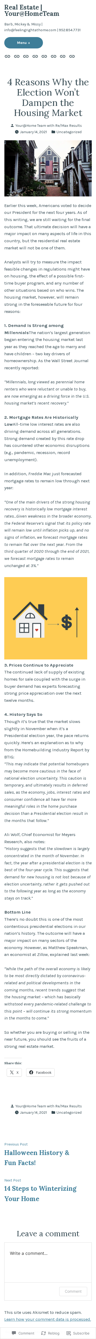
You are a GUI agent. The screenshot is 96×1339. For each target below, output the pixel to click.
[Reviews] (35, 56)
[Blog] (26, 56)
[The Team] (8, 56)
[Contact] (44, 56)
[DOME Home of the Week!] (53, 56)
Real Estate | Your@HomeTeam (31, 10)
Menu (30, 43)
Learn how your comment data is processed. (47, 1319)
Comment (73, 1291)
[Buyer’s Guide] (71, 56)
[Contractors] (16, 56)
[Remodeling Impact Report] (62, 56)
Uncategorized (69, 132)
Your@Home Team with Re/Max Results (48, 125)
